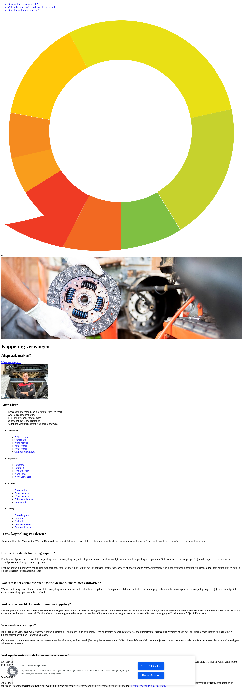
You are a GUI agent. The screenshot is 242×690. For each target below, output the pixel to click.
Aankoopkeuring (23, 527)
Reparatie (19, 465)
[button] (12, 671)
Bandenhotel (21, 502)
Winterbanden (21, 496)
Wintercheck (20, 448)
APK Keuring (21, 437)
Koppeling (20, 473)
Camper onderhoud (24, 451)
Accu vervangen (23, 476)
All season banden (24, 499)
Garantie (18, 518)
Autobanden (20, 490)
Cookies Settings (151, 675)
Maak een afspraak (11, 362)
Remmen (19, 467)
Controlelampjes (22, 524)
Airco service (21, 442)
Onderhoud (20, 439)
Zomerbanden (21, 493)
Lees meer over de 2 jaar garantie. (148, 685)
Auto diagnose (22, 515)
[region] (104, 670)
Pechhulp (19, 521)
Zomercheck (20, 445)
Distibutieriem (21, 470)
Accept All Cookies (151, 666)
